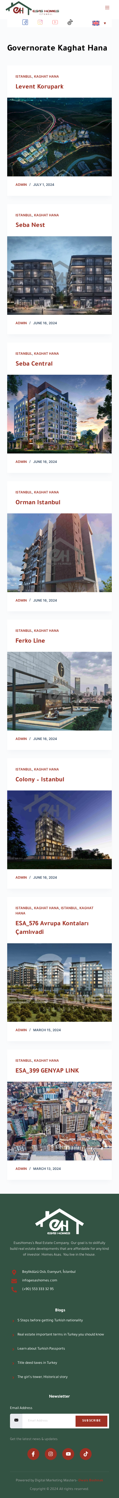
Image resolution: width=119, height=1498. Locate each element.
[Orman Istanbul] (59, 552)
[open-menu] (104, 8)
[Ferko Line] (59, 691)
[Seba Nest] (59, 275)
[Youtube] (68, 1454)
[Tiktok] (86, 1454)
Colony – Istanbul (39, 780)
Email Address (21, 1408)
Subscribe (91, 1421)
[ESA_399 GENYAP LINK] (59, 1121)
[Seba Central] (59, 414)
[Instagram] (51, 1454)
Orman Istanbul (37, 503)
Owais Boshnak (90, 1481)
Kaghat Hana (46, 76)
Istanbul (23, 76)
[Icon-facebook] (33, 1454)
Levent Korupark (39, 87)
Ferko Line (30, 641)
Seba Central (34, 364)
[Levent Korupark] (59, 137)
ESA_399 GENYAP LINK (47, 1071)
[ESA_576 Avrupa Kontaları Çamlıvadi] (59, 982)
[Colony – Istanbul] (59, 829)
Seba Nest (30, 226)
